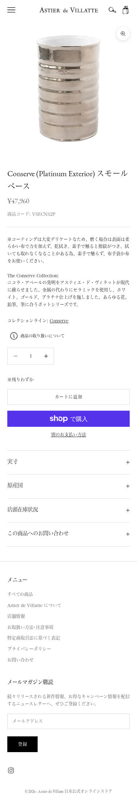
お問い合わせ (20, 660)
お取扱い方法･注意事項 (30, 627)
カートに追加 (69, 397)
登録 (22, 744)
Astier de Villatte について (34, 605)
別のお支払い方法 (68, 434)
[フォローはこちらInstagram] (11, 770)
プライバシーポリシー (29, 649)
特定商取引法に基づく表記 (33, 638)
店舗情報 (16, 616)
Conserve (59, 320)
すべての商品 (20, 594)
